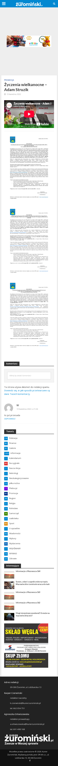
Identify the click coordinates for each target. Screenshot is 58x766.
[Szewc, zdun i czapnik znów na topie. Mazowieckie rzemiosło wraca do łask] (9, 585)
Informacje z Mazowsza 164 (28, 571)
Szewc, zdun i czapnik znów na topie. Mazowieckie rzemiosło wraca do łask (33, 583)
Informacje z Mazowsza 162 (28, 603)
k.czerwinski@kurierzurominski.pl (25, 703)
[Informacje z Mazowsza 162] (9, 606)
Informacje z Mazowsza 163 (28, 592)
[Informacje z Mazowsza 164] (9, 574)
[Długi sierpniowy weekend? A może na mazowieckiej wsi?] (9, 616)
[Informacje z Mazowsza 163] (9, 595)
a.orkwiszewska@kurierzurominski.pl (27, 724)
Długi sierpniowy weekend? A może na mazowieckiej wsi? (33, 614)
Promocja (9, 80)
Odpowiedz (9, 418)
